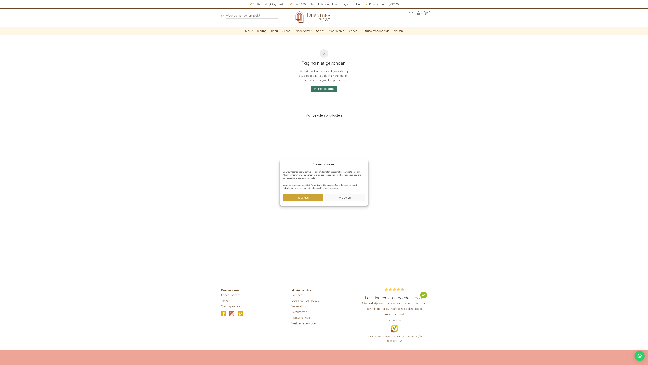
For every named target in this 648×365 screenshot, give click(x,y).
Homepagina (326, 88)
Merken (398, 31)
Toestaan (303, 197)
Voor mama (336, 31)
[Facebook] (223, 314)
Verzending (298, 306)
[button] (639, 356)
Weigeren (345, 197)
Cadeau (354, 31)
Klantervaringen (301, 317)
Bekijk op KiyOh (394, 340)
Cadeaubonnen (230, 295)
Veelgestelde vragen (304, 323)
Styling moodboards (376, 31)
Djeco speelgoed (231, 306)
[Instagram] (231, 314)
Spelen (320, 31)
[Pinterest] (240, 314)
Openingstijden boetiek (305, 300)
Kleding (261, 31)
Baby (274, 31)
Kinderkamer (304, 31)
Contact (296, 295)
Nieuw (249, 31)
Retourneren (299, 312)
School (286, 31)
